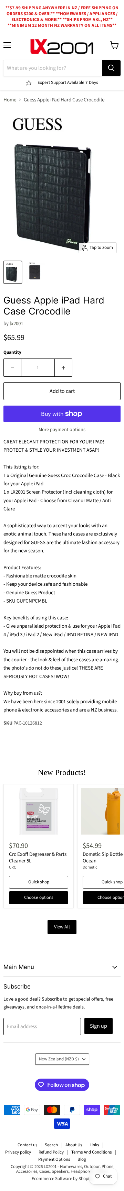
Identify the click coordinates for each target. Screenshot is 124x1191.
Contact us (27, 1145)
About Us (73, 1145)
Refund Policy (51, 1152)
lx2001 (16, 323)
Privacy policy (18, 1152)
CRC (12, 867)
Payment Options (54, 1159)
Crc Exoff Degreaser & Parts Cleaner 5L (37, 858)
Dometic (90, 867)
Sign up (98, 1026)
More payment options (62, 429)
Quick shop (38, 882)
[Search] (111, 68)
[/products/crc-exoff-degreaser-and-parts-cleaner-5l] (39, 811)
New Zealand (59, 1059)
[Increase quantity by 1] (63, 367)
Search (51, 1145)
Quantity (12, 352)
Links (94, 1145)
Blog (82, 1159)
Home (9, 100)
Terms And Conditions (91, 1152)
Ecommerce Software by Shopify (62, 1179)
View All (62, 927)
